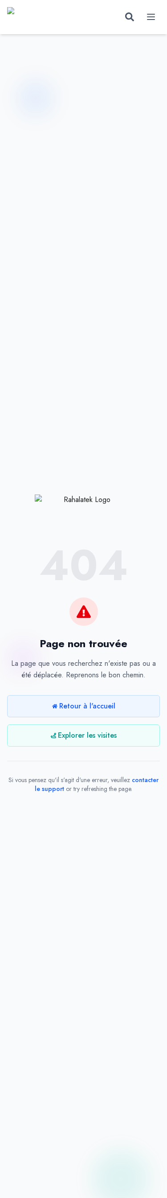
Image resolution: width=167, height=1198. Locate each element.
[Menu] (151, 17)
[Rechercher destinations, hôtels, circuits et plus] (129, 17)
